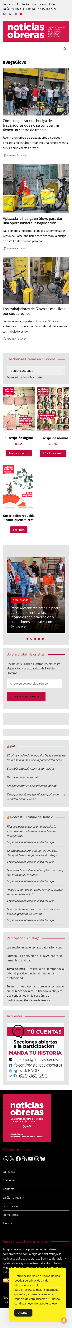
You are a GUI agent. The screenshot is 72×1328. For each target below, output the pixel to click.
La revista (9, 4)
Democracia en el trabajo (23, 777)
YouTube (21, 14)
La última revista (13, 9)
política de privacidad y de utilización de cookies (31, 1283)
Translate (36, 377)
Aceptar (23, 1312)
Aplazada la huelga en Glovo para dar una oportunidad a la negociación (32, 220)
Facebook (4, 14)
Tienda (30, 9)
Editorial (12, 956)
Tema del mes (16, 969)
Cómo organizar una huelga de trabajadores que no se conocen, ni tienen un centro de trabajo (31, 125)
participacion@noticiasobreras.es (28, 1000)
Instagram (15, 14)
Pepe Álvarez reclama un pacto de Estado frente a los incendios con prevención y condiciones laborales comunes (36, 615)
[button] (27, 639)
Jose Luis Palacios (16, 155)
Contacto (23, 4)
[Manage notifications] (64, 1320)
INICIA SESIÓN (46, 9)
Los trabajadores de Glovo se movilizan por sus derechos (34, 311)
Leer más (19, 530)
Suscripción (38, 4)
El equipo (9, 1180)
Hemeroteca (11, 1215)
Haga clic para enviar (26, 696)
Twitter (9, 14)
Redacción (20, 626)
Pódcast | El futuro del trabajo (31, 817)
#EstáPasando (20, 599)
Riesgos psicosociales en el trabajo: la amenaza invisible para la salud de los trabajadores (31, 831)
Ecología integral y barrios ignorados (30, 768)
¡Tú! (12, 746)
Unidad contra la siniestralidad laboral (31, 786)
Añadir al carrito (18, 453)
